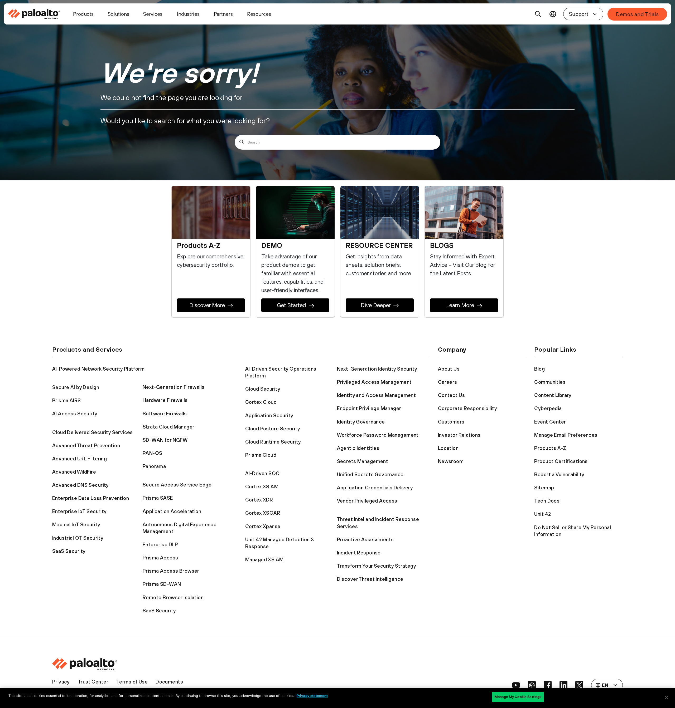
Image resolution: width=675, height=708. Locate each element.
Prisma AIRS (66, 400)
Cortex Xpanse (263, 526)
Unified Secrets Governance (370, 474)
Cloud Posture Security (272, 428)
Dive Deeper (376, 305)
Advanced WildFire (74, 472)
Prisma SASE (158, 498)
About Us (449, 369)
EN (553, 14)
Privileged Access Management (374, 382)
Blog (539, 369)
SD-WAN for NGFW (165, 440)
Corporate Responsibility (467, 408)
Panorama (154, 466)
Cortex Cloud (261, 402)
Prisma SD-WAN (162, 584)
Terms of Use (132, 682)
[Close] (666, 697)
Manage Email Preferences (565, 435)
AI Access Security (75, 413)
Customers (451, 422)
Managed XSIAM (264, 559)
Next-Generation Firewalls (174, 387)
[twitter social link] (579, 685)
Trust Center (93, 682)
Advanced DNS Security (80, 485)
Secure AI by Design (75, 387)
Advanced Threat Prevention (86, 445)
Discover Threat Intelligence (370, 579)
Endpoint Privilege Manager (369, 408)
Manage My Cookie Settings (518, 697)
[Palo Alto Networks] (35, 14)
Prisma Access (160, 557)
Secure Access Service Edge (177, 485)
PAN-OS (152, 453)
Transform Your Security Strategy (376, 566)
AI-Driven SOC (262, 473)
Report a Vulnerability (559, 474)
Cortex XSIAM (261, 486)
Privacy (61, 682)
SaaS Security (69, 551)
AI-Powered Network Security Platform (98, 369)
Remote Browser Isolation (173, 597)
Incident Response (359, 552)
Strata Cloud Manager (169, 427)
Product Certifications (560, 461)
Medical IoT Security (76, 524)
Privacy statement (312, 696)
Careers (447, 382)
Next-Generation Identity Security (377, 369)
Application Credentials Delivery (375, 487)
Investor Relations (459, 435)
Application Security (269, 415)
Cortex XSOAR (262, 513)
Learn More (460, 305)
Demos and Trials (637, 14)
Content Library (552, 395)
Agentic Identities (358, 448)
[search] (538, 13)
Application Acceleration (172, 511)
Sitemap (544, 487)
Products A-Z (550, 448)
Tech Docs (547, 501)
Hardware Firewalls (165, 400)
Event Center (550, 422)
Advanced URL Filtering (79, 458)
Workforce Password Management (378, 435)
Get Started (291, 305)
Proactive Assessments (365, 539)
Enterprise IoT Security (79, 511)
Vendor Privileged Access (367, 501)
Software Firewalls (165, 413)
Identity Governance (361, 422)
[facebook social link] (548, 685)
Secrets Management (362, 461)
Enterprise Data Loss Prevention (90, 498)
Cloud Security (262, 389)
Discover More (207, 305)
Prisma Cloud (260, 455)
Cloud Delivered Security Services (92, 432)
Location (448, 448)
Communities (550, 382)
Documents (169, 682)
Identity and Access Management (376, 395)
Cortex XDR (259, 500)
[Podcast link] (532, 685)
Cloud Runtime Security (273, 442)
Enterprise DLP (160, 544)
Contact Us (451, 395)
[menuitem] (37, 13)
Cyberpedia (548, 408)
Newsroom (451, 461)
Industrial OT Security (77, 538)
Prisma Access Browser (171, 571)
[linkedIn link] (563, 685)
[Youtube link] (516, 685)
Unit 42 (542, 514)
